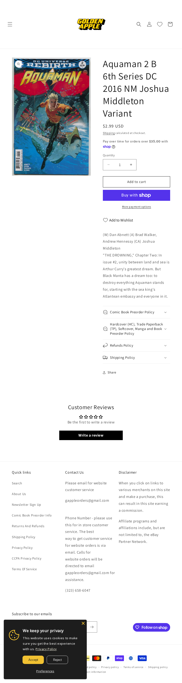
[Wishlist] (160, 24)
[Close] (83, 623)
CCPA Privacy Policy (26, 558)
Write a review (90, 435)
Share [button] (112, 372)
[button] (10, 24)
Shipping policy (158, 667)
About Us (19, 494)
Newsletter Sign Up (26, 504)
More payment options (136, 206)
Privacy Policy (22, 547)
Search (17, 483)
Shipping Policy (23, 537)
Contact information (93, 671)
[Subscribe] (91, 627)
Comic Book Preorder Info (32, 515)
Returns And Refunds (28, 526)
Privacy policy (110, 667)
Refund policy (88, 667)
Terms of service (133, 667)
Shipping (109, 133)
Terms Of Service (24, 569)
